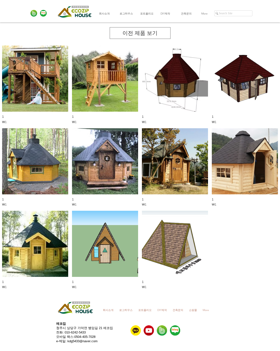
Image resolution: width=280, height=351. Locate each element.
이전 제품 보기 (140, 33)
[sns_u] (149, 330)
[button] (147, 13)
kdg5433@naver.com (82, 341)
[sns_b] (33, 13)
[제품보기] (35, 79)
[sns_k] (135, 330)
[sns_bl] (43, 13)
